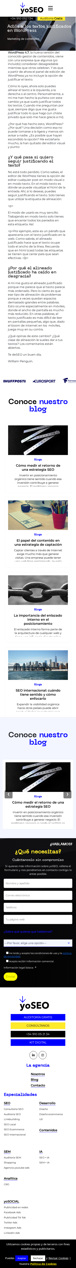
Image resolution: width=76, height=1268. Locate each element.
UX (41, 1119)
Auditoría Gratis (38, 1017)
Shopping (10, 1162)
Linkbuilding (12, 1119)
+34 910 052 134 (21, 18)
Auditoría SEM (12, 1157)
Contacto (38, 1085)
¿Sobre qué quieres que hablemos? (28, 931)
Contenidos (48, 1130)
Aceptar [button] (22, 1258)
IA (40, 1151)
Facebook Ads (12, 1212)
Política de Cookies (43, 1264)
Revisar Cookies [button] (58, 1258)
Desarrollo (47, 1103)
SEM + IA (44, 1162)
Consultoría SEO (13, 1109)
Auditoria (51, 18)
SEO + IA (44, 1157)
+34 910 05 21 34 (38, 1034)
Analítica (11, 1178)
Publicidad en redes (16, 1207)
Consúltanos (38, 1025)
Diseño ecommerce (51, 1114)
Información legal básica (18, 967)
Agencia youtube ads (16, 1167)
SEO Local (10, 1124)
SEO (7, 1103)
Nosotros (38, 1074)
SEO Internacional (15, 1134)
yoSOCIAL (11, 1201)
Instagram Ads (12, 1227)
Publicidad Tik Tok (15, 1217)
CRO (6, 1184)
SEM (7, 1151)
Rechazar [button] (38, 1258)
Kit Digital (38, 1042)
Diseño (43, 1109)
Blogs (38, 459)
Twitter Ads (10, 1222)
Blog (34, 1079)
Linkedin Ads (12, 1232)
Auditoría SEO (12, 1114)
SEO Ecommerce (14, 1129)
